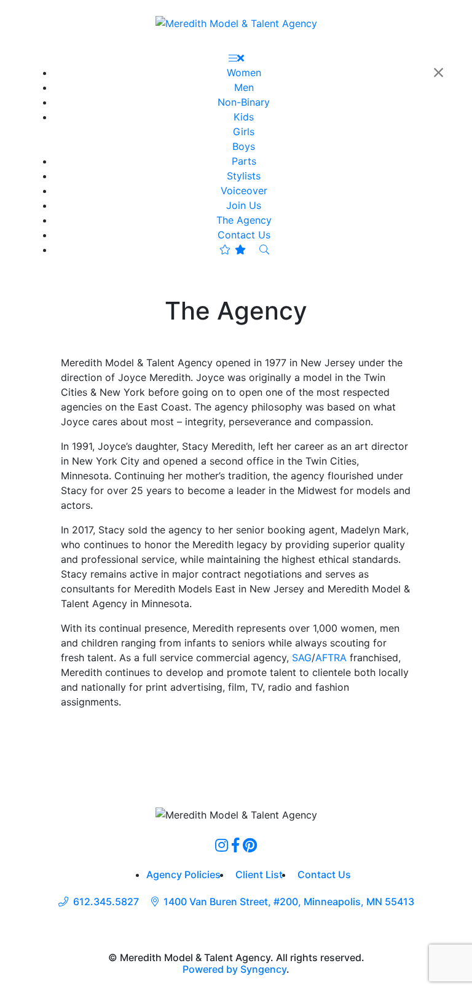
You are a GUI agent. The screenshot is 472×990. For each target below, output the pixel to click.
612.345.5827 (106, 902)
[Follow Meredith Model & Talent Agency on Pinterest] (250, 845)
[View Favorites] (232, 249)
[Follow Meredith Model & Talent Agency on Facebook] (235, 845)
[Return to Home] (236, 23)
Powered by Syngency (234, 969)
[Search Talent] (264, 249)
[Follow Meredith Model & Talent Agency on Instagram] (221, 845)
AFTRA (331, 657)
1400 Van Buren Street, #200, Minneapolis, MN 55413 (288, 902)
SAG (302, 657)
